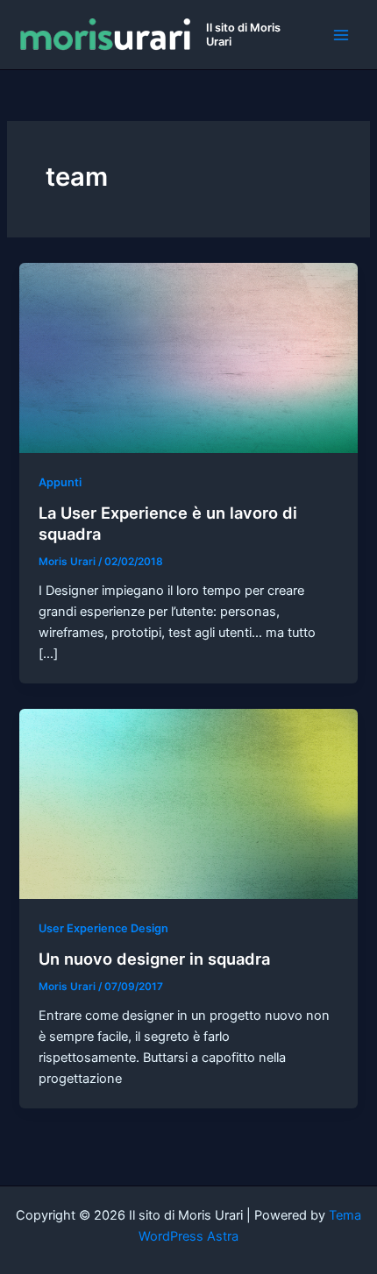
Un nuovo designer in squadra (154, 958)
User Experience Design (103, 928)
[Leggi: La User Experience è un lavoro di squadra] (188, 357)
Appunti (60, 482)
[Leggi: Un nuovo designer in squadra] (188, 802)
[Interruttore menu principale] (341, 35)
